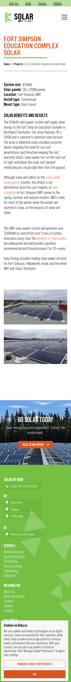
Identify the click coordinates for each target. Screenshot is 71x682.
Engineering (11, 571)
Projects (18, 64)
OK (35, 674)
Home (7, 64)
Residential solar (14, 552)
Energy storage (13, 566)
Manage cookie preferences (34, 664)
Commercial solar (14, 556)
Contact (9, 610)
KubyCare (9, 575)
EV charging (11, 561)
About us (9, 591)
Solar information (14, 596)
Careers (8, 606)
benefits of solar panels (51, 238)
